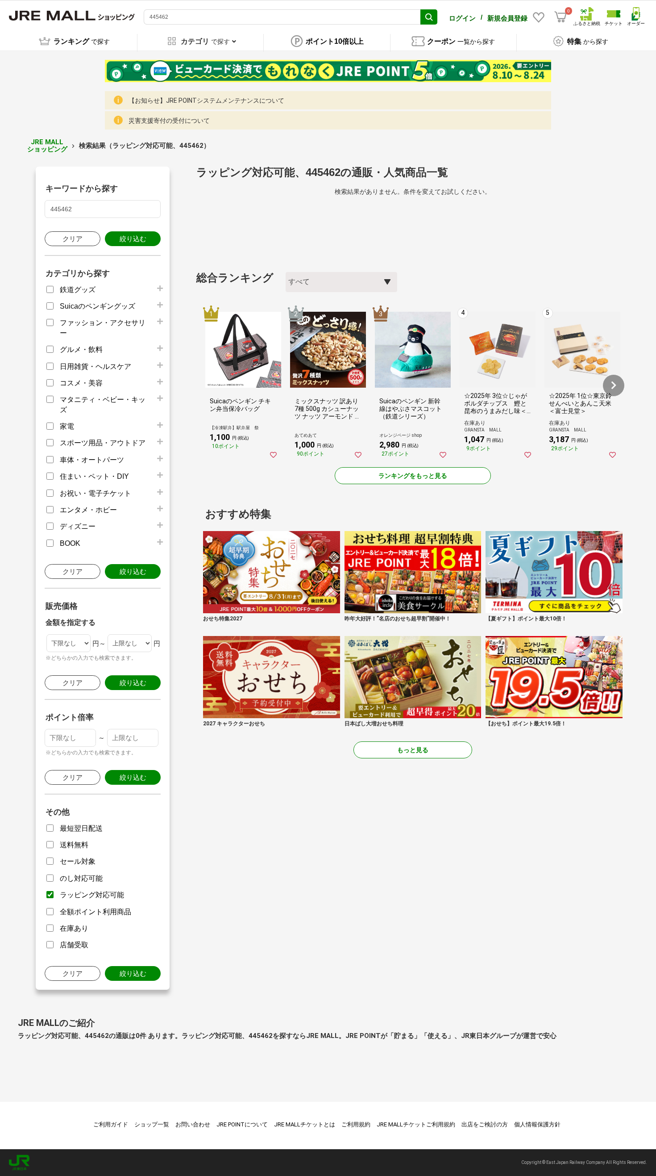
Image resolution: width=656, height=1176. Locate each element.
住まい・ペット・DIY (94, 476)
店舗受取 (74, 945)
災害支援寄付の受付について (169, 120)
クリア (72, 239)
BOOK (70, 543)
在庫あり (74, 928)
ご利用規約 (355, 1124)
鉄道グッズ (77, 289)
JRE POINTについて (242, 1124)
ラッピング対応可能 (92, 895)
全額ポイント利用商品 (95, 912)
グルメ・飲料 (81, 349)
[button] (613, 385)
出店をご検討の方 (484, 1124)
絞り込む (133, 239)
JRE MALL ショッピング (47, 146)
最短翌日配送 (81, 828)
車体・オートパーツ (92, 460)
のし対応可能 (81, 878)
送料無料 (74, 845)
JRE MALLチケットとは (304, 1124)
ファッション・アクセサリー (102, 327)
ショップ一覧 (151, 1124)
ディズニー (77, 526)
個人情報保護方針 (537, 1124)
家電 (67, 426)
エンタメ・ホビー (88, 510)
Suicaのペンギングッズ (97, 306)
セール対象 (77, 861)
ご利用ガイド (110, 1124)
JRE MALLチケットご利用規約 (416, 1124)
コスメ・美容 (81, 383)
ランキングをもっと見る (412, 475)
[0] (560, 17)
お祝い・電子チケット (95, 493)
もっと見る (412, 749)
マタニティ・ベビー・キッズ (102, 404)
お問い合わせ (192, 1124)
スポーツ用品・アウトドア (102, 443)
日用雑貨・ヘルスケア (95, 366)
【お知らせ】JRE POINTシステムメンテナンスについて (206, 100)
